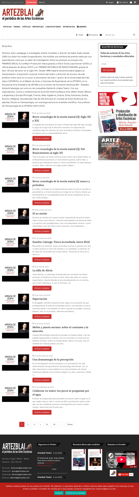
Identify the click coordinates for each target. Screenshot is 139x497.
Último (70, 424)
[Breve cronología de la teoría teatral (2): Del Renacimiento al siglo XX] (15, 152)
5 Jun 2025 (57, 453)
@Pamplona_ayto (44, 465)
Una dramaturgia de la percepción (53, 359)
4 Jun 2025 (57, 477)
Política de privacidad (75, 493)
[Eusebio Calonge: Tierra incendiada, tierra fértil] (15, 245)
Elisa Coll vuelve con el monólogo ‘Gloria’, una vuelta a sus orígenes (68, 2)
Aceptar (58, 493)
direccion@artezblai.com (21, 468)
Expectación (39, 298)
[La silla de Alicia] (15, 273)
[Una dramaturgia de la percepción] (15, 362)
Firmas (17, 27)
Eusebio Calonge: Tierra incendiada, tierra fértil (61, 242)
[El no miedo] (15, 216)
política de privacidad (120, 80)
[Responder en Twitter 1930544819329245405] (39, 469)
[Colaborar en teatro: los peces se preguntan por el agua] (15, 394)
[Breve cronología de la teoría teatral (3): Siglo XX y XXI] (15, 120)
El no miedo (39, 213)
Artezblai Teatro (44, 453)
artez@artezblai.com (20, 471)
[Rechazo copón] (135, 489)
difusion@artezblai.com (21, 474)
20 (54, 424)
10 (47, 424)
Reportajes (38, 27)
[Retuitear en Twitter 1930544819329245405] (43, 469)
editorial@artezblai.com (20, 478)
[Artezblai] (23, 14)
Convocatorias (53, 27)
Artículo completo (41, 138)
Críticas (26, 27)
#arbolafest (50, 463)
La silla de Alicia (42, 270)
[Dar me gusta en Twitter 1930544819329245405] (48, 469)
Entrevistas (69, 27)
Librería (82, 27)
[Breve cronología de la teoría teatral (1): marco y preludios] (15, 184)
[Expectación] (15, 302)
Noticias (7, 27)
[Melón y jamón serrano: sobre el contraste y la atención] (15, 330)
